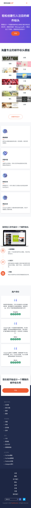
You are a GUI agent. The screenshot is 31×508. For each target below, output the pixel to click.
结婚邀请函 (8, 447)
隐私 (15, 482)
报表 (6, 410)
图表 (6, 413)
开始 (15, 33)
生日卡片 (7, 444)
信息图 (7, 405)
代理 (15, 491)
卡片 (6, 438)
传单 (6, 424)
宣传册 (7, 427)
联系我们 (15, 494)
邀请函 (7, 441)
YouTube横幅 (8, 455)
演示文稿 (7, 408)
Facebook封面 (9, 461)
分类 (15, 473)
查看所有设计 (15, 117)
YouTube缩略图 (9, 458)
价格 (15, 488)
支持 (15, 485)
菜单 (6, 430)
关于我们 (15, 479)
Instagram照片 (9, 464)
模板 (15, 476)
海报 (6, 421)
